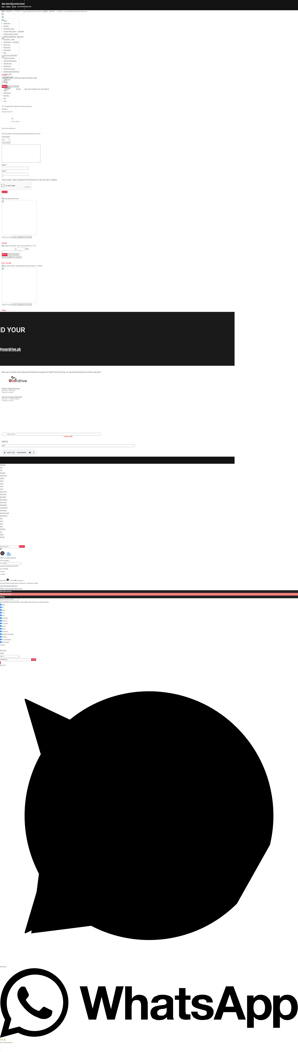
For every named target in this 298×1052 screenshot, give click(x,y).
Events (2, 481)
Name (4, 165)
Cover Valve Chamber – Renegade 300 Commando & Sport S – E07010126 (25, 307)
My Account (3, 494)
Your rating (6, 137)
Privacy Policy (4, 508)
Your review (6, 143)
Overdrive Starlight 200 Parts (11, 71)
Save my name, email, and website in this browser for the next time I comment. (29, 180)
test (1, 532)
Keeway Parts (7, 66)
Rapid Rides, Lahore (8, 29)
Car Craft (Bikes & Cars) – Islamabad (13, 31)
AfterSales (118, 16)
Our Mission (3, 502)
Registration (3, 510)
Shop (81, 16)
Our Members (3, 500)
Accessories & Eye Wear (10, 55)
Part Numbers (8, 249)
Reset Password (4, 513)
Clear (27, 249)
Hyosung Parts (7, 63)
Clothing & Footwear (9, 58)
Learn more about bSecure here (13, 589)
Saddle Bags (6, 79)
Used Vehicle (7, 50)
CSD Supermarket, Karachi (10, 34)
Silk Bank (2, 529)
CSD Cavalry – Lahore (9, 39)
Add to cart (7, 237)
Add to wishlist (26, 237)
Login (138, 16)
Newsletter (3, 497)
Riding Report (103, 16)
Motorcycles (69, 16)
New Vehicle (6, 47)
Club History (3, 475)
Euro (3, 597)
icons (1, 486)
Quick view (16, 237)
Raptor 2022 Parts (8, 77)
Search (22, 546)
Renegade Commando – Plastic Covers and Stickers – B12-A (21, 260)
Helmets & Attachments (10, 61)
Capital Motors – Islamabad (11, 42)
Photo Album (6, 87)
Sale (1, 518)
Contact (2, 478)
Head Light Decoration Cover (11, 240)
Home (43, 16)
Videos (5, 90)
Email (4, 171)
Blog (129, 16)
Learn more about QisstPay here (8, 586)
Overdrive (6, 26)
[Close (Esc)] (2, 1048)
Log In (1, 489)
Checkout (2, 473)
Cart (1, 470)
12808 (2, 659)
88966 (5, 441)
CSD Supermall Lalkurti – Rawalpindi (13, 37)
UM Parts (5, 82)
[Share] (1, 1048)
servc (1, 521)
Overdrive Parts (7, 74)
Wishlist (2, 537)
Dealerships (55, 16)
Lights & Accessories (9, 69)
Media (91, 16)
